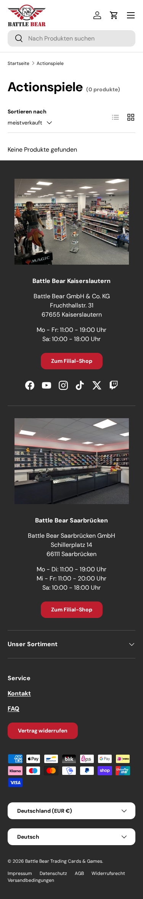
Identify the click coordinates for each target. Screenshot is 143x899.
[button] (114, 15)
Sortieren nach (27, 111)
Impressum (20, 873)
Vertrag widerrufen (42, 730)
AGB (79, 873)
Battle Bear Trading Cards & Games (63, 861)
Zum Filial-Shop (71, 360)
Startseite (18, 63)
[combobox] (71, 38)
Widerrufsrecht (108, 873)
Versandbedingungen (31, 880)
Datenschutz (53, 873)
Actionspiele (50, 63)
